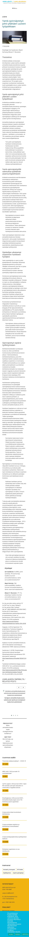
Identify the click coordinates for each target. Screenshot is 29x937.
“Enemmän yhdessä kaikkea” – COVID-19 (14, 761)
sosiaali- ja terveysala (9, 869)
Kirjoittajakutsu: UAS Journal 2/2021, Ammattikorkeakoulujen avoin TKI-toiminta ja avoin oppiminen (12, 800)
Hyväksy (11, 934)
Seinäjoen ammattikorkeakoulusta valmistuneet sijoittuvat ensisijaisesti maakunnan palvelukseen (14, 700)
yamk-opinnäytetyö (19, 873)
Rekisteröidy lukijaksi (8, 911)
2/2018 (4, 17)
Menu (15, 8)
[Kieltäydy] (27, 924)
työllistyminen (7, 873)
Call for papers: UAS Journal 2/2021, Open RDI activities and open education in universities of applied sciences (14, 785)
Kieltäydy (17, 934)
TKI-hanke (20, 869)
